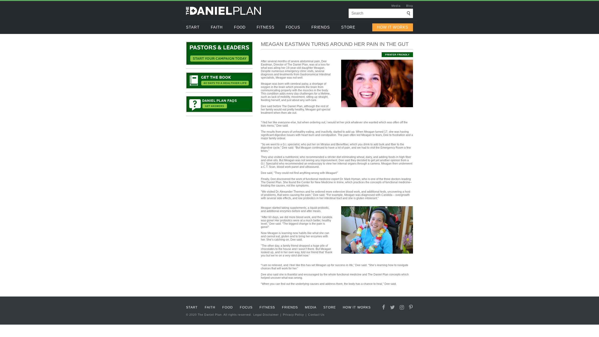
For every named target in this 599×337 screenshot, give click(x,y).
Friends (320, 27)
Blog (409, 5)
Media (396, 5)
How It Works (392, 27)
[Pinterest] (411, 307)
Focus (293, 27)
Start (193, 27)
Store (348, 27)
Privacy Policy (293, 314)
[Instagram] (402, 307)
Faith (217, 27)
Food (240, 27)
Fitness (265, 27)
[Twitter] (392, 307)
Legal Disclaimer (266, 314)
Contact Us (316, 314)
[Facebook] (383, 307)
